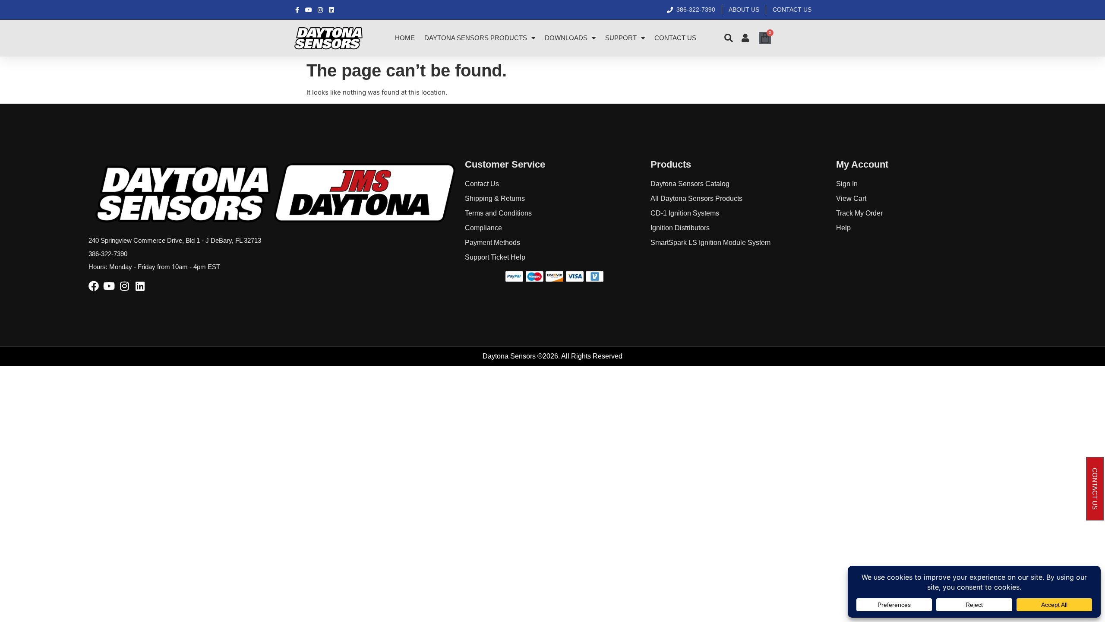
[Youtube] (109, 286)
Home (405, 37)
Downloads (566, 37)
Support (621, 37)
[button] (1095, 488)
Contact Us (675, 37)
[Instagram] (125, 286)
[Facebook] (93, 286)
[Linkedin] (140, 286)
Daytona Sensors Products (475, 37)
